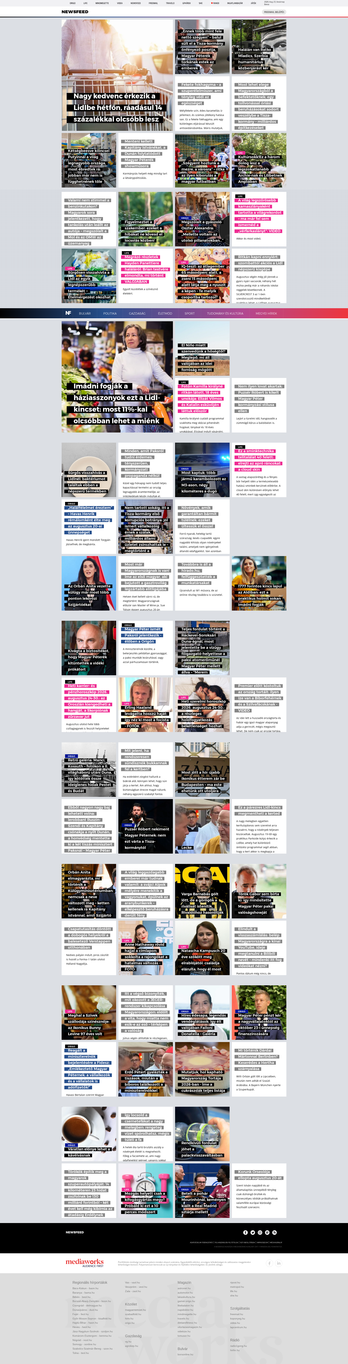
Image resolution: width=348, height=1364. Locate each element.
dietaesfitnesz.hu (187, 1322)
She (200, 3)
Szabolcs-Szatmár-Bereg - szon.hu (92, 1348)
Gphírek (187, 3)
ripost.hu (235, 1282)
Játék (253, 3)
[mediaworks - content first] (84, 1263)
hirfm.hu (235, 1350)
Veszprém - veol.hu (136, 1286)
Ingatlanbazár (235, 3)
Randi (216, 3)
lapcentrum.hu (238, 1327)
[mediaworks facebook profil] (269, 1263)
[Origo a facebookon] (245, 1232)
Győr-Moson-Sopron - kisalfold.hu (91, 1318)
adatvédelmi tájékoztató (201, 1243)
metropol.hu (237, 1286)
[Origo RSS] (274, 1232)
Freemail (153, 3)
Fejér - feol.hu (80, 1314)
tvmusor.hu (184, 1335)
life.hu (233, 1291)
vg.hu (128, 1341)
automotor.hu (185, 1292)
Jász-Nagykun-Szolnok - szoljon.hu (92, 1331)
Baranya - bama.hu (83, 1292)
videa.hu (235, 1322)
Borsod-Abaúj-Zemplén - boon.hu (91, 1301)
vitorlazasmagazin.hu (190, 1327)
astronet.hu (184, 1288)
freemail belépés (274, 12)
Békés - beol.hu (81, 1297)
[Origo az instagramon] (260, 1232)
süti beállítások (247, 1243)
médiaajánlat (276, 1243)
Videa (120, 3)
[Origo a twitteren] (252, 1232)
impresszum (262, 1243)
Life (85, 3)
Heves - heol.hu (81, 1327)
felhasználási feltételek (226, 1243)
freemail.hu (236, 1314)
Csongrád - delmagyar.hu (87, 1305)
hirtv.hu (129, 1318)
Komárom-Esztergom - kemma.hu (91, 1335)
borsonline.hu (185, 1354)
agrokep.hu (131, 1345)
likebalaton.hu (186, 1305)
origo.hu (129, 1322)
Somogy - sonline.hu (84, 1344)
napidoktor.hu (185, 1309)
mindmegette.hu (187, 1314)
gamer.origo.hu (186, 1301)
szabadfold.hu (133, 1314)
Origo (72, 3)
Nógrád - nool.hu (82, 1340)
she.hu (234, 1295)
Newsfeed (136, 3)
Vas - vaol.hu (132, 1282)
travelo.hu (183, 1318)
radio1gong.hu (238, 1345)
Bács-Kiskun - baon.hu (85, 1288)
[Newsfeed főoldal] (75, 1232)
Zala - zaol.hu (133, 1291)
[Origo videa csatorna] (267, 1232)
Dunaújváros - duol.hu (85, 1309)
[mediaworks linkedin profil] (278, 1263)
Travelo (170, 3)
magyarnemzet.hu (135, 1309)
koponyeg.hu (237, 1318)
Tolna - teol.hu (80, 1352)
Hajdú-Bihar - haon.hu (85, 1322)
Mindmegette (102, 3)
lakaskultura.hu (186, 1297)
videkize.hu (184, 1331)
